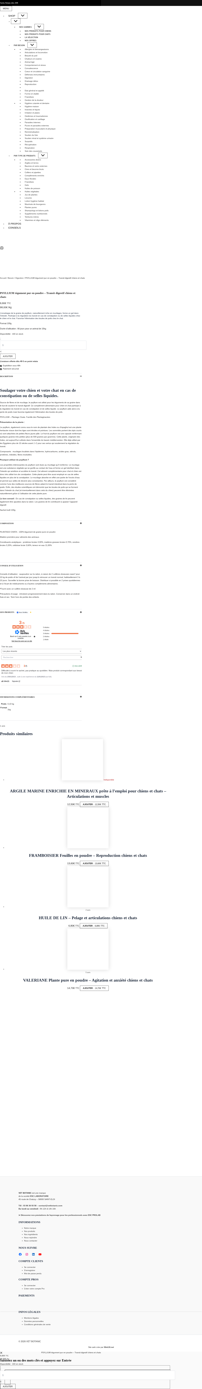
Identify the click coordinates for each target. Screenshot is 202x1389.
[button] (94, 863)
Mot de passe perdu (32, 1273)
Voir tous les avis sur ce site (22, 641)
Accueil (3, 278)
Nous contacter (30, 1241)
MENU (6, 8)
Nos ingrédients (31, 1234)
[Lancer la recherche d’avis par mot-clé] (81, 657)
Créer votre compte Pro (34, 1289)
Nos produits (29, 1231)
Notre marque (30, 1228)
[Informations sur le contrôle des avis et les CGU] (34, 636)
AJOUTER (8, 356)
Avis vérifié (79, 666)
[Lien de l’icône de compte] (2, 248)
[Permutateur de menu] (22, 15)
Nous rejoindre (30, 1237)
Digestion (19, 278)
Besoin (11, 278)
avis (2, 726)
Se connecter (30, 1267)
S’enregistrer (29, 1270)
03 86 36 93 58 (29, 1205)
